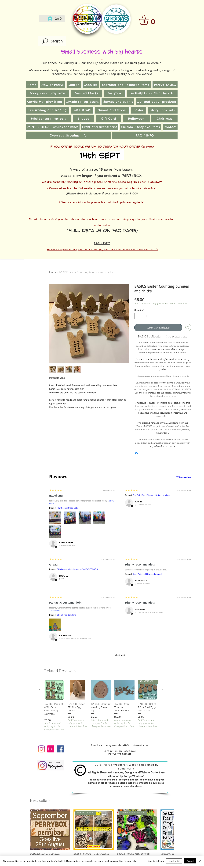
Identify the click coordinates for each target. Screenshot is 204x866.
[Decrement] (137, 316)
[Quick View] (54, 690)
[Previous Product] (40, 690)
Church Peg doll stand (66, 615)
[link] (149, 20)
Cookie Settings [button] (156, 860)
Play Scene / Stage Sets (67, 508)
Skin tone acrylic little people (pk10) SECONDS (77, 569)
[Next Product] (162, 690)
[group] (101, 706)
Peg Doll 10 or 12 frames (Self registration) (151, 495)
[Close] (200, 860)
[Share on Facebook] (136, 453)
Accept (190, 860)
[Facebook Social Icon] (60, 748)
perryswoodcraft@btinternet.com (127, 745)
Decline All (174, 860)
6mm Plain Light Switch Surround (147, 574)
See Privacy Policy (128, 860)
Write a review (183, 477)
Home (53, 272)
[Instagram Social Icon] (50, 748)
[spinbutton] (141, 316)
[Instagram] (41, 748)
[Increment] (146, 316)
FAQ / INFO (102, 243)
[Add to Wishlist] (187, 327)
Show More (56, 611)
